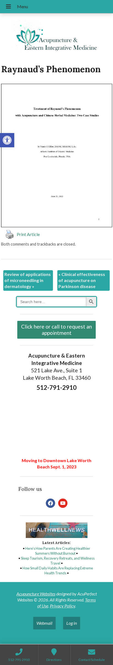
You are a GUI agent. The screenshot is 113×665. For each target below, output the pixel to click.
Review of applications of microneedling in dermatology (27, 280)
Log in (71, 623)
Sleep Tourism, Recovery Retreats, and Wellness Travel (58, 560)
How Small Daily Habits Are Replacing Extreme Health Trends (57, 570)
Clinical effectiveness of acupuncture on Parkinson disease (81, 280)
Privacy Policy (62, 605)
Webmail (44, 623)
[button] (7, 140)
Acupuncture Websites (35, 593)
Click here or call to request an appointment (56, 329)
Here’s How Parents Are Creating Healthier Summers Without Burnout (57, 550)
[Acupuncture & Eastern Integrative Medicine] (56, 37)
